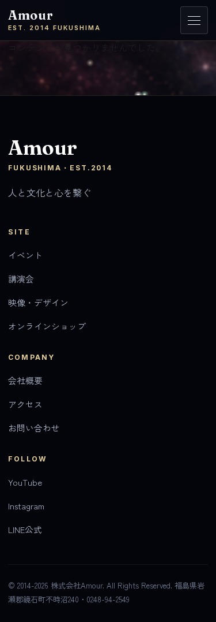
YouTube (25, 482)
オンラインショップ (47, 326)
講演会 (21, 279)
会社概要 (25, 380)
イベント (25, 255)
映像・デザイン (38, 302)
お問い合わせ (34, 428)
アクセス (25, 404)
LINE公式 (25, 529)
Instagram (26, 506)
